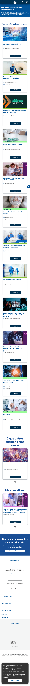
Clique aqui (12, 641)
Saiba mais (15, 56)
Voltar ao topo (15, 560)
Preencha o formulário (15, 551)
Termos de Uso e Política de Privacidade (15, 654)
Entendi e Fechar (15, 680)
